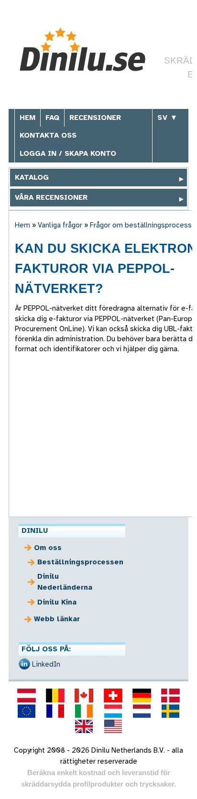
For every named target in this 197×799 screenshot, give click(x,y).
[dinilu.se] (170, 711)
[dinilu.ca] (84, 695)
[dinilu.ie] (84, 711)
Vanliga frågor (60, 225)
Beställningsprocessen (77, 562)
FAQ (52, 117)
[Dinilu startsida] (86, 49)
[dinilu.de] (141, 695)
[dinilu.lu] (112, 711)
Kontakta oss (48, 135)
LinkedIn (46, 664)
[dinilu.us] (112, 726)
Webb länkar (57, 619)
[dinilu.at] (26, 695)
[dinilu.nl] (141, 711)
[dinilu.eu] (26, 711)
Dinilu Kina (57, 602)
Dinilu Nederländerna (64, 582)
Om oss (48, 547)
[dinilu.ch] (112, 695)
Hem (27, 117)
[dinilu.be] (55, 695)
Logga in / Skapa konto (68, 153)
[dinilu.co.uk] (84, 726)
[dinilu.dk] (170, 695)
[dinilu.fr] (55, 711)
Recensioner (95, 117)
